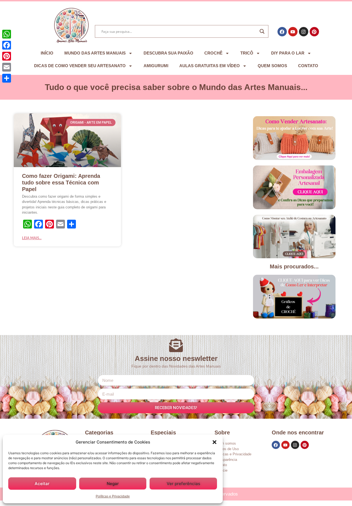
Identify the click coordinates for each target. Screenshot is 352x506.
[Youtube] (293, 31)
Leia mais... (32, 238)
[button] (214, 442)
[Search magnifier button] (262, 31)
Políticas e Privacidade (113, 496)
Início (47, 53)
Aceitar (42, 483)
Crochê (213, 53)
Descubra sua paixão (168, 53)
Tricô (246, 53)
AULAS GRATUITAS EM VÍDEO (209, 65)
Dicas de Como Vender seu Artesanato (80, 65)
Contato (308, 65)
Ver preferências (183, 483)
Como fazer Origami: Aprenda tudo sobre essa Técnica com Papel (61, 182)
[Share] (6, 78)
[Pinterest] (314, 31)
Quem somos (272, 65)
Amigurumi (156, 65)
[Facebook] (282, 31)
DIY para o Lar (287, 53)
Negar (113, 483)
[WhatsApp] (6, 34)
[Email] (6, 67)
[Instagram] (303, 31)
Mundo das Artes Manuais (95, 53)
